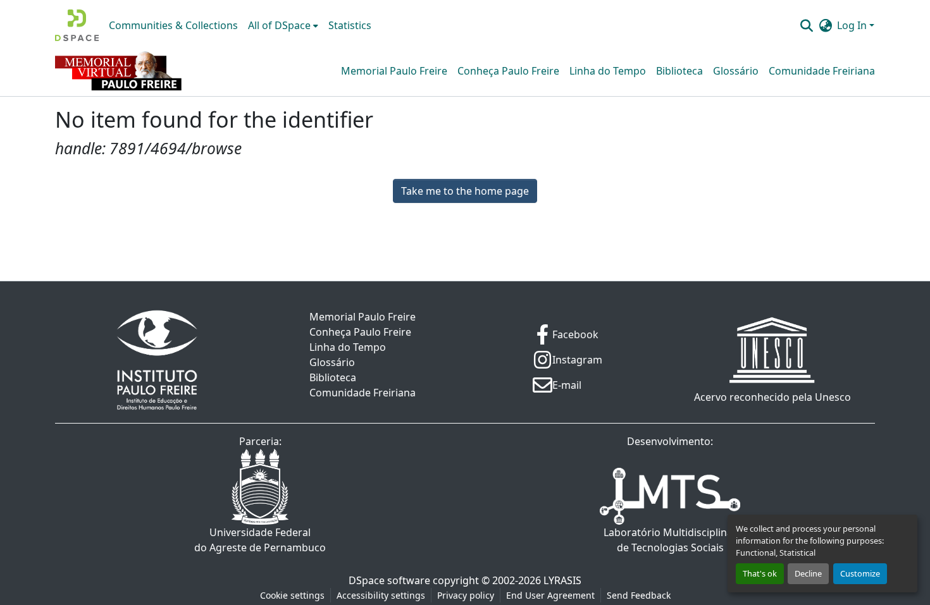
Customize (860, 573)
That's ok (760, 573)
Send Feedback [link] (639, 595)
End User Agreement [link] (550, 595)
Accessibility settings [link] (381, 595)
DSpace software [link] (389, 580)
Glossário (736, 71)
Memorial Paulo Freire (394, 71)
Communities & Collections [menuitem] (173, 25)
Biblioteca (679, 71)
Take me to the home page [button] (465, 191)
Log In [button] (853, 25)
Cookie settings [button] (292, 595)
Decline (808, 573)
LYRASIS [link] (562, 580)
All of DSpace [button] (279, 25)
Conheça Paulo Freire (508, 71)
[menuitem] (283, 25)
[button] (77, 25)
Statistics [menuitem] (349, 25)
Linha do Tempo (607, 71)
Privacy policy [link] (465, 595)
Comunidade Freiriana (822, 71)
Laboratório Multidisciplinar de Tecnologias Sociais (670, 539)
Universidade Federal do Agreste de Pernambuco (260, 539)
